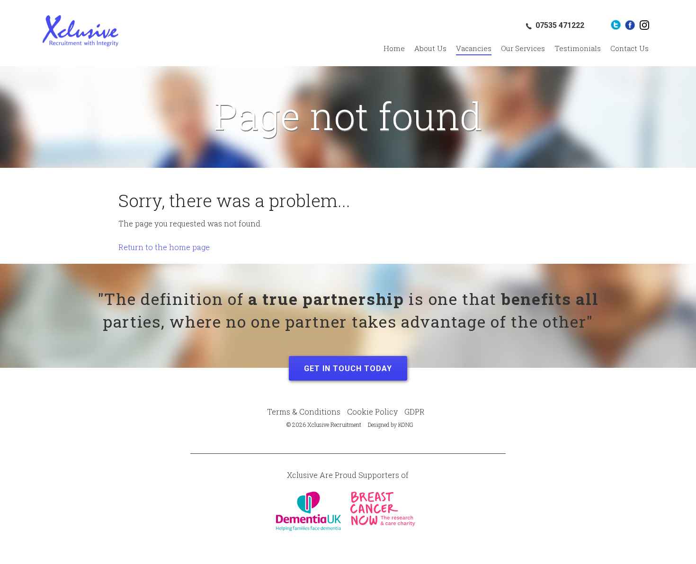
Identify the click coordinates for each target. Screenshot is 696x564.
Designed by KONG (390, 424)
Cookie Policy (372, 411)
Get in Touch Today (348, 368)
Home (394, 48)
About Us (430, 48)
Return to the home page (164, 247)
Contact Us (629, 48)
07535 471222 (559, 25)
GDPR (414, 411)
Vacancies (473, 48)
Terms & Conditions (303, 411)
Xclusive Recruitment (80, 30)
